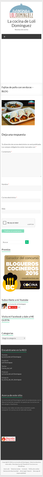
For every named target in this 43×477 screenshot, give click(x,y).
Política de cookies (34, 469)
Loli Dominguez (7, 362)
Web (3, 209)
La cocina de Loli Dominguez (21, 23)
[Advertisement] (21, 62)
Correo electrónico (9, 197)
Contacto (24, 469)
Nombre (5, 184)
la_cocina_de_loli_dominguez (11, 380)
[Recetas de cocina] (8, 438)
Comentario (7, 152)
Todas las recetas (15, 469)
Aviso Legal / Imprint (26, 471)
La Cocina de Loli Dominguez (11, 374)
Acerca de (6, 469)
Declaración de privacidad (10, 471)
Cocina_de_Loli (7, 368)
